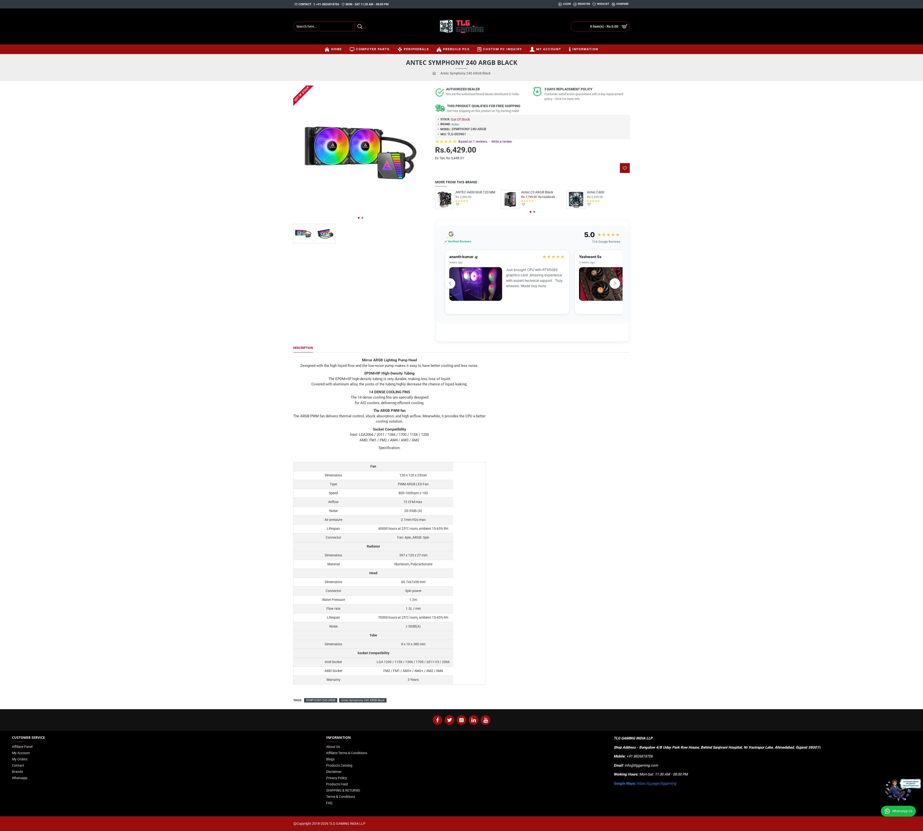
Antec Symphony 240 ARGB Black (363, 700)
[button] (359, 218)
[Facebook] (437, 720)
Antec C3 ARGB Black (537, 192)
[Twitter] (449, 720)
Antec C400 (595, 192)
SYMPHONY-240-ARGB (320, 700)
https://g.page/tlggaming (656, 783)
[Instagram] (461, 720)
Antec (455, 124)
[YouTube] (485, 720)
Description (303, 348)
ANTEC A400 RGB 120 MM (475, 192)
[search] (359, 26)
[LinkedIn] (473, 720)
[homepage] (434, 73)
